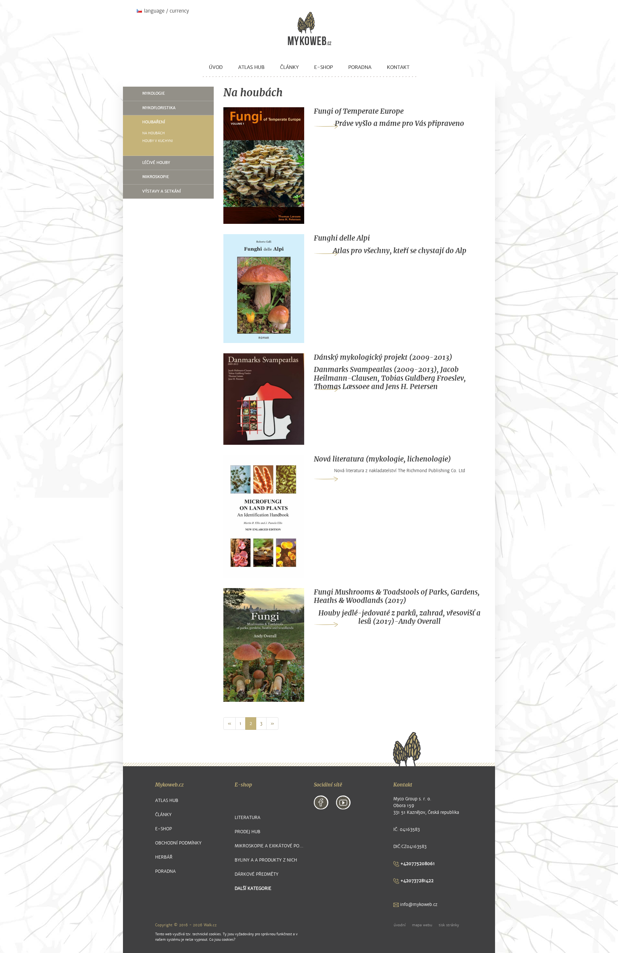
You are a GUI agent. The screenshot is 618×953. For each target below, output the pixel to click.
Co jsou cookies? (222, 940)
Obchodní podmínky (178, 843)
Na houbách (153, 133)
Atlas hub (251, 67)
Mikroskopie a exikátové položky (269, 846)
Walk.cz (210, 925)
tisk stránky (449, 925)
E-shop (323, 67)
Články (289, 67)
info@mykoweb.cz (418, 904)
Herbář (164, 857)
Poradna (359, 67)
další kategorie (253, 888)
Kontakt (398, 67)
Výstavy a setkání (161, 191)
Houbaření (153, 122)
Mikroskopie (155, 176)
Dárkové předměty (256, 874)
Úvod (216, 67)
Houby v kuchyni (157, 141)
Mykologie (153, 93)
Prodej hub (247, 831)
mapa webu (422, 925)
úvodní (400, 925)
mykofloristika (158, 107)
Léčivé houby (156, 162)
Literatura (247, 817)
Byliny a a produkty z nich (266, 860)
